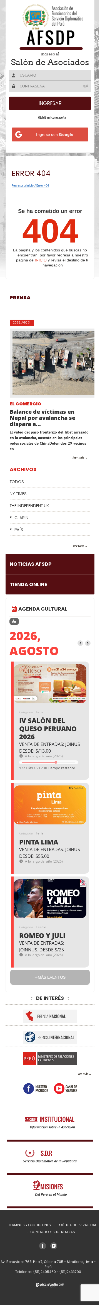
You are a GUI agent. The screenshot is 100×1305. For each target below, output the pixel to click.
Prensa (20, 305)
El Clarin (19, 525)
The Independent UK (29, 513)
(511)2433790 (68, 1279)
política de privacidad (75, 1232)
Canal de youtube (63, 1096)
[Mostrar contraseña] (81, 94)
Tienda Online (28, 592)
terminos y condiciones (27, 1232)
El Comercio (25, 412)
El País (16, 537)
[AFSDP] (48, 27)
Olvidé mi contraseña (50, 125)
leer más (74, 465)
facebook (33, 1096)
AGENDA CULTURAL (42, 616)
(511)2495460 (43, 1279)
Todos (17, 489)
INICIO (41, 268)
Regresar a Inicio (23, 193)
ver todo (74, 553)
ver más (79, 1081)
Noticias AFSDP (31, 571)
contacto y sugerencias (51, 1239)
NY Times (18, 501)
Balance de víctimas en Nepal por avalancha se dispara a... (42, 426)
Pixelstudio (48, 1293)
